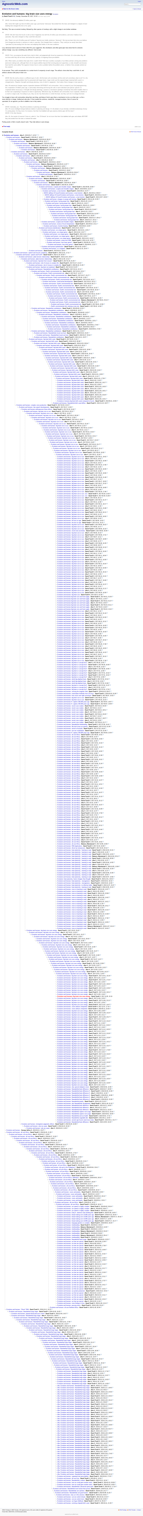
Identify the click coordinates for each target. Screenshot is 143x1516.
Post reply (6, 126)
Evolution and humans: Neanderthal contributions (44, 269)
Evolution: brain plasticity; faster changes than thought (73, 879)
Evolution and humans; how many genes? (59, 242)
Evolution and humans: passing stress (69, 1305)
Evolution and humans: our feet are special (70, 1241)
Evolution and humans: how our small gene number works (74, 1482)
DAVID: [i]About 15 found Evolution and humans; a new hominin (63, 193)
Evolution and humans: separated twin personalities (73, 1476)
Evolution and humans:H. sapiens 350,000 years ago (73, 704)
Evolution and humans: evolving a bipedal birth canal (73, 1503)
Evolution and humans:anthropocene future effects (37, 409)
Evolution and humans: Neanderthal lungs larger (23, 1311)
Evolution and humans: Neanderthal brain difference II (73, 1091)
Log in (139, 1)
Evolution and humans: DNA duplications (69, 846)
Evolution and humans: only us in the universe (70, 1495)
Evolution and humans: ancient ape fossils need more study (75, 1120)
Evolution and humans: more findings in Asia (70, 1303)
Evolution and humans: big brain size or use (37, 411)
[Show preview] (36, 135)
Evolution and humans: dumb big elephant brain (71, 679)
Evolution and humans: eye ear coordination (70, 730)
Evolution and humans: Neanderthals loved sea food (50, 333)
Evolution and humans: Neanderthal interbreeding (72, 724)
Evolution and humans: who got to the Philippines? (60, 1167)
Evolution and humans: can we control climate (71, 1497)
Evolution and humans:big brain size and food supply (73, 596)
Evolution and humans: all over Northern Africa (64, 1307)
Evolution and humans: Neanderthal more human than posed (71, 1488)
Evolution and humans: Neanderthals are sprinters (69, 1491)
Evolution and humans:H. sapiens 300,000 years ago (73, 701)
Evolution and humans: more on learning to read (71, 889)
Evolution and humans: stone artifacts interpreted (72, 1006)
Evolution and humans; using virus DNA (59, 240)
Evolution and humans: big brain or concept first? (72, 662)
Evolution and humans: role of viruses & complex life (43, 263)
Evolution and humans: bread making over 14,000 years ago (75, 1214)
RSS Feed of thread (136, 131)
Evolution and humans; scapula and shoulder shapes (55, 187)
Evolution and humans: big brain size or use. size (72, 493)
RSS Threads (132, 1510)
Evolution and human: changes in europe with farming (60, 199)
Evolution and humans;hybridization (50, 228)
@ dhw (48, 16)
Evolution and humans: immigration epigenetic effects (38, 1124)
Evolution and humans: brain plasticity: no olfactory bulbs (74, 885)
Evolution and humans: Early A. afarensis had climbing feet (75, 1212)
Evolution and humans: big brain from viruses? (38, 261)
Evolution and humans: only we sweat (35, 1126)
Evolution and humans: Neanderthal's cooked (71, 1480)
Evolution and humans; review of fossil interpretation (58, 224)
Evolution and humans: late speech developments (34, 407)
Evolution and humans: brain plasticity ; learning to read (74, 850)
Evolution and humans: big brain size (68, 594)
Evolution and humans (11, 135)
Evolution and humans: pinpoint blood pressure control (28, 1313)
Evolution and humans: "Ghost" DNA (17, 1309)
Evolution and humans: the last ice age (69, 520)
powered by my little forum (71, 1514)
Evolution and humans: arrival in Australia (69, 728)
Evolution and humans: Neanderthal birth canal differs (69, 403)
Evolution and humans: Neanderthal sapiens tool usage (74, 1111)
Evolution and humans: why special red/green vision (73, 1087)
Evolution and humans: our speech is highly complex (73, 1206)
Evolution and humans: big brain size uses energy (42, 930)
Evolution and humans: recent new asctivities (71, 531)
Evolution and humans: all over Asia (68, 1478)
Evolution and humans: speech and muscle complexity (30, 253)
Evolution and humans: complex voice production (31, 405)
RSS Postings (123, 1510)
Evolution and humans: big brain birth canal (42, 339)
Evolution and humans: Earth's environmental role (47, 271)
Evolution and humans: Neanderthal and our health (72, 1116)
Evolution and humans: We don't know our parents (72, 726)
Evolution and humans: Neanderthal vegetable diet (72, 1118)
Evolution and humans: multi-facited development (58, 281)
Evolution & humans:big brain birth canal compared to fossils (75, 401)
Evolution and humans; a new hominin (54, 191)
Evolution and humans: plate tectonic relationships (34, 257)
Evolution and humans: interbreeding (68, 1225)
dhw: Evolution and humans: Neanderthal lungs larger (73, 1385)
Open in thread (137, 9)
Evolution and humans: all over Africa (68, 734)
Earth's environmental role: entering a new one (65, 306)
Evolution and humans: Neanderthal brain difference (73, 1089)
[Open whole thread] (38, 135)
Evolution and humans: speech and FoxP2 (29, 255)
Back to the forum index (11, 9)
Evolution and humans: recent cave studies (70, 706)
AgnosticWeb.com (15, 4)
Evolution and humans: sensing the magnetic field (72, 691)
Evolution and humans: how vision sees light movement (74, 695)
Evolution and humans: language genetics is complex (73, 1223)
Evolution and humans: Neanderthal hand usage (71, 1239)
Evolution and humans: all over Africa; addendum (64, 1177)
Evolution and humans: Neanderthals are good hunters (71, 1493)
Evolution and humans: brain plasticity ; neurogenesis (73, 881)
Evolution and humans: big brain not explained (41, 267)
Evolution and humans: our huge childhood (70, 1501)
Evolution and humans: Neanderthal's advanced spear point (75, 1486)
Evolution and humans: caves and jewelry (68, 1192)
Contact (139, 1510)
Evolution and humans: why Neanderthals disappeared (73, 1103)
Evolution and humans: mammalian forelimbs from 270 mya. (75, 693)
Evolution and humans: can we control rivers (70, 1499)
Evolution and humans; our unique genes (54, 230)
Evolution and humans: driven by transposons (71, 848)
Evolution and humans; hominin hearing (56, 226)
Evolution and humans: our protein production (71, 1291)
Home (3, 1)
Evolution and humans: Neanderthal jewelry (70, 1101)
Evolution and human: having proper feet (57, 201)
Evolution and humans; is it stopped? (54, 248)
